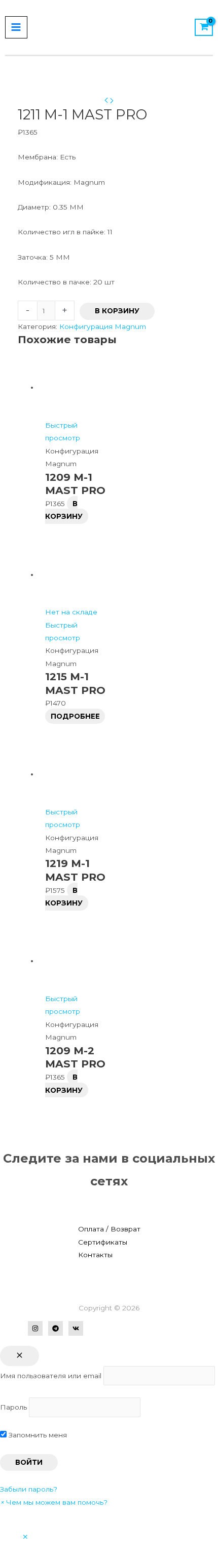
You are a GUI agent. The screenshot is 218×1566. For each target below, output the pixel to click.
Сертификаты (102, 1242)
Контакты (95, 1255)
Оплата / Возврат (109, 1229)
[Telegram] (55, 1328)
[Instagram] (35, 1328)
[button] (53, 1502)
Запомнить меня (37, 1435)
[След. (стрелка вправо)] (200, 783)
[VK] (75, 1328)
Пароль (13, 1407)
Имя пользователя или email (50, 1376)
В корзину (117, 311)
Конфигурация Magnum (102, 326)
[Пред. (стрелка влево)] (17, 783)
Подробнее (75, 716)
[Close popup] (19, 1356)
